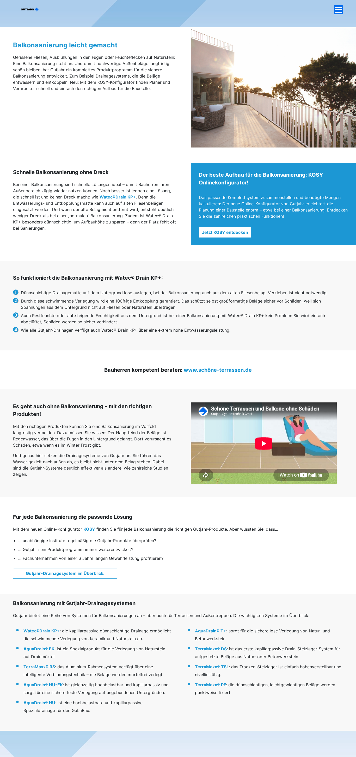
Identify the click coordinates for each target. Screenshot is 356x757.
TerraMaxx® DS (211, 648)
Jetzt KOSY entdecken (225, 232)
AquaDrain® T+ (210, 630)
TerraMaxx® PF (210, 684)
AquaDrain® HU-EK (43, 684)
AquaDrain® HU (39, 702)
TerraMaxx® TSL (212, 666)
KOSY (89, 529)
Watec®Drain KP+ (118, 197)
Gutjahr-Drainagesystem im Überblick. (65, 573)
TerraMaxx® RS (39, 666)
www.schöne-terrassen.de (218, 370)
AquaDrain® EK (38, 648)
